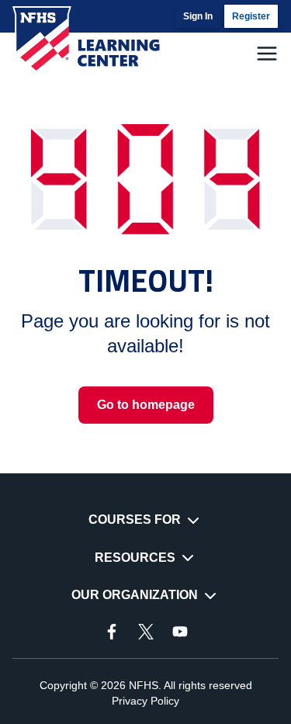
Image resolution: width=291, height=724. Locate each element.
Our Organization (134, 594)
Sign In (198, 16)
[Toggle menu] (267, 53)
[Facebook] (112, 631)
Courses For (134, 519)
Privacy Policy (145, 701)
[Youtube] (180, 631)
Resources (135, 557)
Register (251, 16)
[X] (146, 631)
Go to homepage (146, 404)
